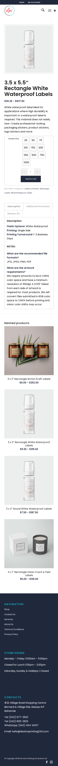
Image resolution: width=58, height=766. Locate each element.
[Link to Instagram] (51, 762)
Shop (7, 609)
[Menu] (49, 10)
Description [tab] (14, 206)
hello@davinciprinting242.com (30, 731)
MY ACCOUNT (34, 2)
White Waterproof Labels (21, 193)
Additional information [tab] (38, 206)
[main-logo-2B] (24, 10)
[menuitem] (22, 2)
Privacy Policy (11, 634)
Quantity (13, 138)
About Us (8, 624)
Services (8, 619)
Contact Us (9, 614)
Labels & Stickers (31, 188)
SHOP (21, 2)
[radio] (26, 140)
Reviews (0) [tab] (14, 213)
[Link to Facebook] (46, 762)
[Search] (41, 10)
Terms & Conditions (14, 629)
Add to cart (31, 179)
